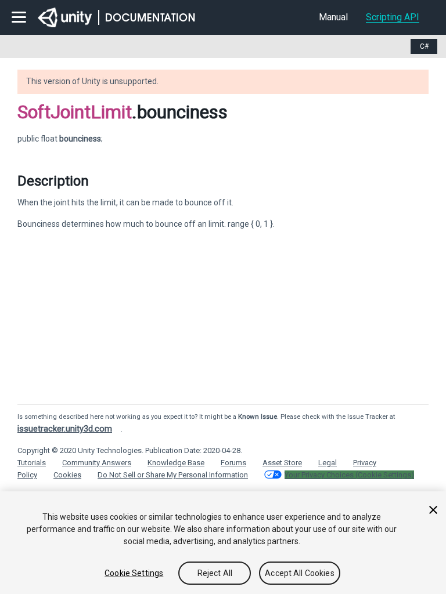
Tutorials (31, 462)
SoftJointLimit (74, 112)
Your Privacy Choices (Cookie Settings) (349, 474)
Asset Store (282, 462)
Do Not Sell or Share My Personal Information (173, 474)
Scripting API (392, 17)
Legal (327, 462)
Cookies (67, 474)
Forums (233, 462)
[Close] (433, 510)
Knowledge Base (176, 462)
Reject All (214, 573)
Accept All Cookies (299, 573)
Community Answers (96, 462)
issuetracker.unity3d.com (64, 428)
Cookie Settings (134, 573)
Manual (333, 17)
